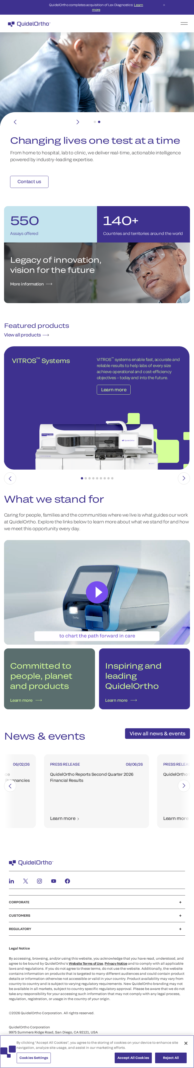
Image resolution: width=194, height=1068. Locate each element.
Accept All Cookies (133, 1058)
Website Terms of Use (86, 963)
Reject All (171, 1058)
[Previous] (15, 122)
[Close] (185, 1043)
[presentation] (10, 478)
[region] (97, 1051)
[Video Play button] (97, 592)
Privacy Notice (116, 963)
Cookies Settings (33, 1058)
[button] (82, 478)
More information (27, 283)
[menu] (128, 23)
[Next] (78, 122)
